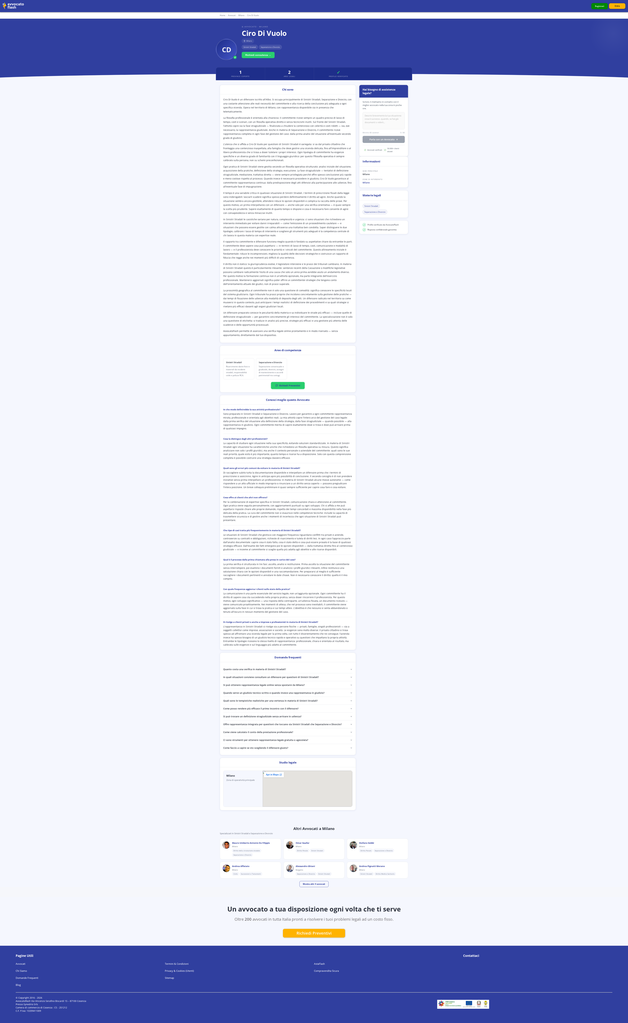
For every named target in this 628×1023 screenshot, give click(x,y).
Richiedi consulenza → (258, 55)
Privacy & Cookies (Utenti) (179, 970)
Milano (366, 182)
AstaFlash (319, 963)
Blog (18, 984)
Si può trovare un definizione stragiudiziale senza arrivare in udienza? (262, 716)
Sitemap (169, 977)
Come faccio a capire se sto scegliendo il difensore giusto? (255, 747)
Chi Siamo (21, 970)
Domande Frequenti (27, 977)
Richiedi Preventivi (289, 385)
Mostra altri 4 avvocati (314, 884)
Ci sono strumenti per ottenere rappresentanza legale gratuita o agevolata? (265, 740)
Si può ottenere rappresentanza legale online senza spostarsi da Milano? (264, 685)
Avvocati (232, 15)
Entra (617, 6)
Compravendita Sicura (326, 970)
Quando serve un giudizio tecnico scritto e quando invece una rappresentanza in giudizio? (273, 692)
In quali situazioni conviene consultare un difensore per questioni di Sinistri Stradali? (271, 677)
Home (222, 15)
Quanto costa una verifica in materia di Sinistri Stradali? (254, 669)
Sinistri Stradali (371, 206)
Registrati (599, 6)
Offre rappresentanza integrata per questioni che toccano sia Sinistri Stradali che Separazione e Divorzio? (282, 724)
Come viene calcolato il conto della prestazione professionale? (258, 732)
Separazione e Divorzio (374, 212)
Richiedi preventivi (314, 933)
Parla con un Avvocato (382, 139)
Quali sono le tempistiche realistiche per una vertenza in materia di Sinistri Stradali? (270, 700)
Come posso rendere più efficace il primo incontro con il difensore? (260, 708)
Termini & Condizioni (177, 963)
